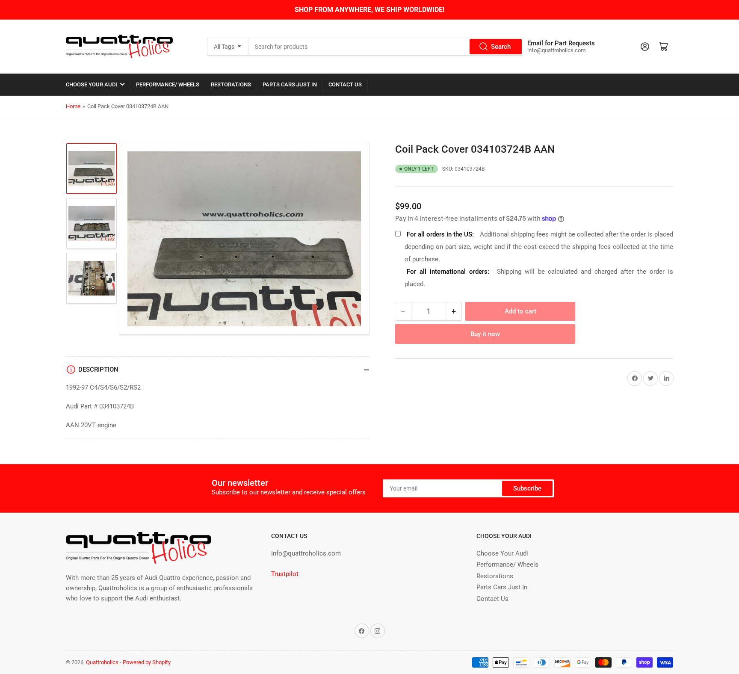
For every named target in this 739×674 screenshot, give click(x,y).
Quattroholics (102, 662)
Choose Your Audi (91, 84)
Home (73, 106)
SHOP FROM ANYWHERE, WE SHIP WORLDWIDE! (369, 10)
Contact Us (345, 84)
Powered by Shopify (147, 662)
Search (501, 46)
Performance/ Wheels (167, 84)
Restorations (231, 84)
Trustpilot (285, 574)
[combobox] (385, 47)
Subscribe (527, 488)
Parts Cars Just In (290, 84)
